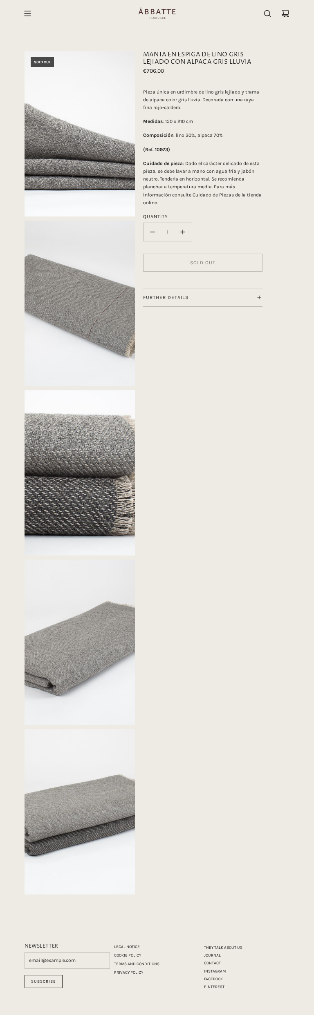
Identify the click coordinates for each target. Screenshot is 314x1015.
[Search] (267, 13)
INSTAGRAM (215, 971)
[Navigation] (27, 13)
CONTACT (212, 963)
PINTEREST (214, 986)
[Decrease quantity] (152, 232)
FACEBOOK (213, 979)
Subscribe (43, 981)
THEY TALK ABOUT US (223, 947)
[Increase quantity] (183, 232)
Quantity (155, 216)
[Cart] (285, 13)
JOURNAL (212, 955)
